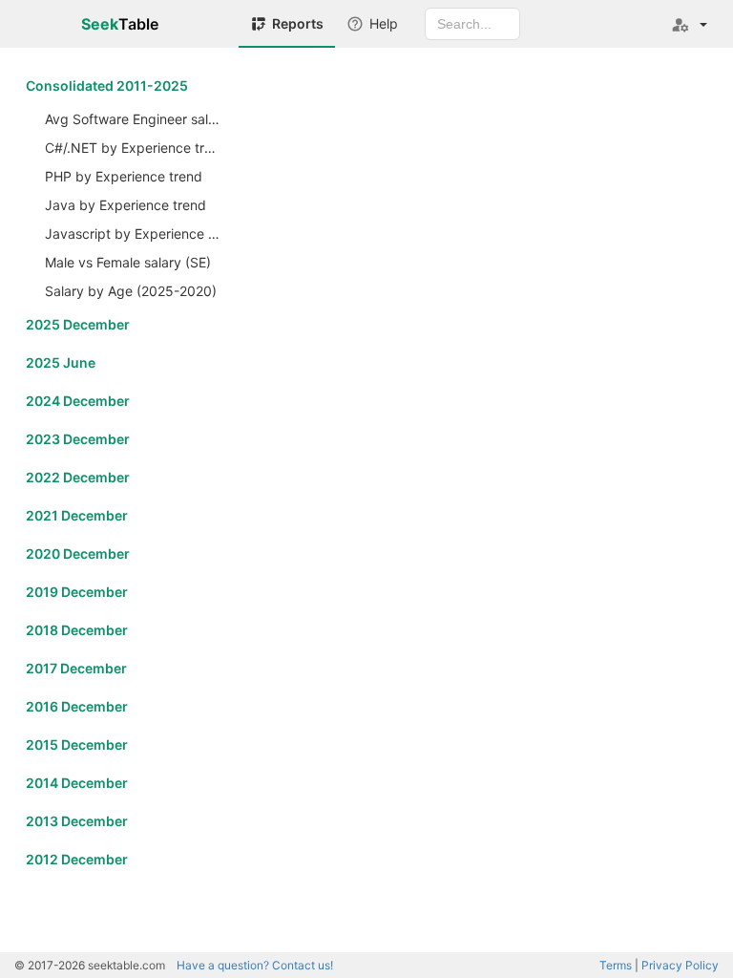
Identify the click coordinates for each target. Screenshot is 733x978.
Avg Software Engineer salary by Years (134, 119)
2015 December (77, 744)
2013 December (77, 821)
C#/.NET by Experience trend (134, 147)
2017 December (76, 668)
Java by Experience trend (125, 205)
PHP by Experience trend (123, 176)
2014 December (77, 783)
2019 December (77, 592)
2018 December (77, 630)
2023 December (78, 439)
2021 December (77, 515)
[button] (689, 24)
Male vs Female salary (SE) (128, 262)
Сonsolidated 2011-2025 (107, 85)
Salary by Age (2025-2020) (131, 291)
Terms (615, 965)
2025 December (78, 324)
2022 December (78, 477)
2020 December (78, 553)
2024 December (78, 401)
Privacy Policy (680, 965)
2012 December (77, 859)
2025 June (60, 362)
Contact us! (255, 965)
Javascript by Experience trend (134, 233)
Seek (119, 23)
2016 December (77, 706)
